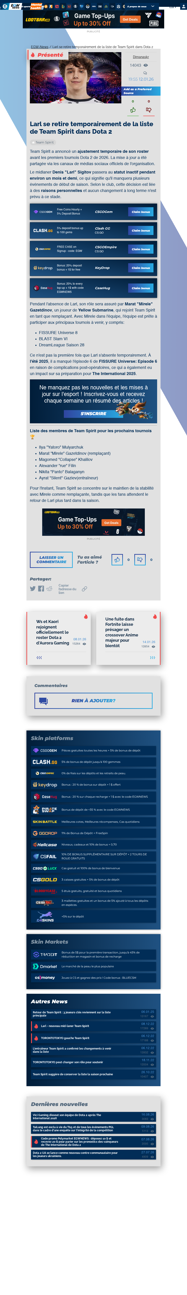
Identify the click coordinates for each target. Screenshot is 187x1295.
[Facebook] (41, 589)
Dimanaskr (141, 57)
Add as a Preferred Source (137, 91)
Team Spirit (45, 142)
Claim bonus (141, 212)
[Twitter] (33, 589)
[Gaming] (43, 6)
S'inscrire (93, 413)
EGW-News (39, 47)
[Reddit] (49, 589)
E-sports (26, 6)
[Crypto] (45, 6)
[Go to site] (43, 212)
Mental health (36, 6)
